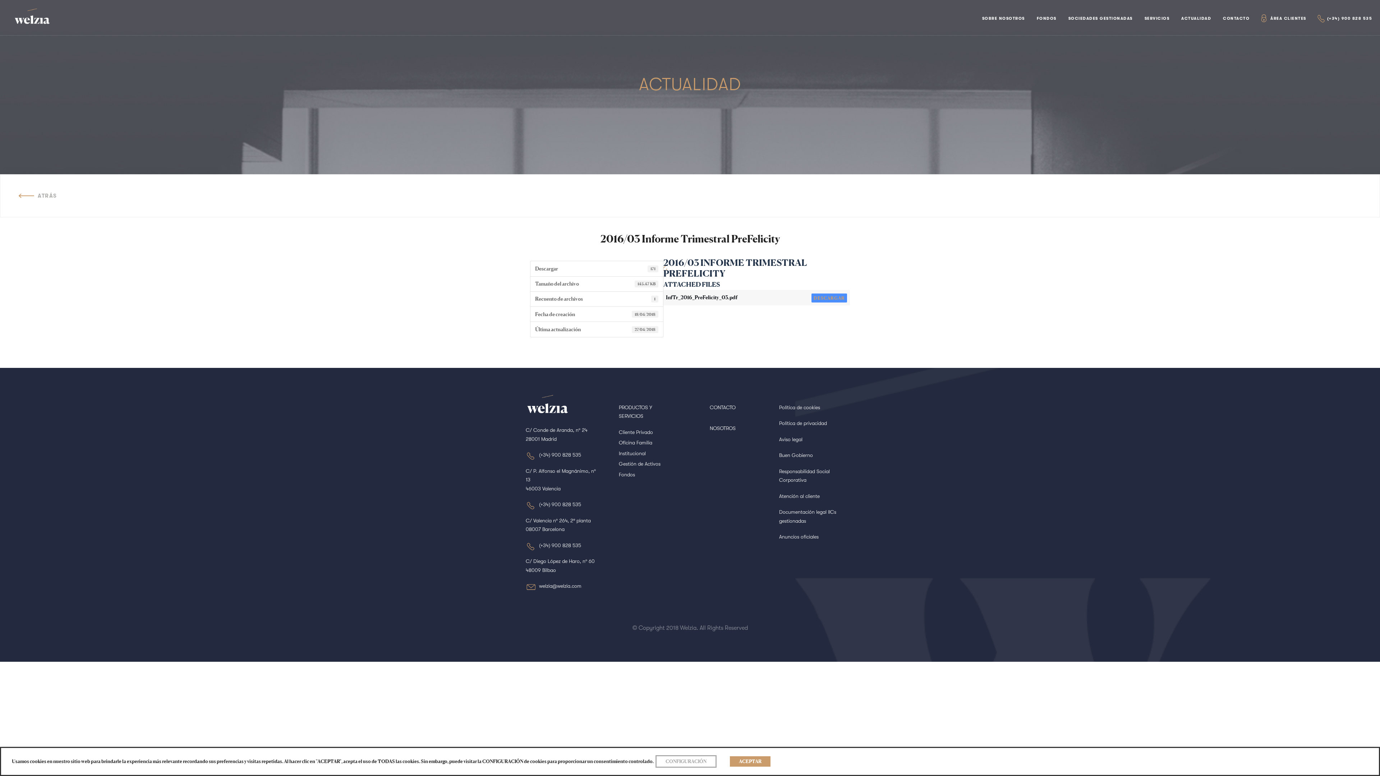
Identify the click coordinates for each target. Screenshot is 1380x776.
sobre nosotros (1003, 18)
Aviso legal (790, 439)
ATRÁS (47, 196)
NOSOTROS (723, 428)
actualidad (1196, 18)
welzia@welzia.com (560, 586)
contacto (1236, 18)
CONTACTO (723, 407)
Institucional (632, 453)
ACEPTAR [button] (750, 761)
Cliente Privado (636, 432)
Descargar (829, 298)
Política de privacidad (803, 423)
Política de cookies (799, 407)
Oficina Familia (635, 442)
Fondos (1047, 18)
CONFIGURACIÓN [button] (686, 761)
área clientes (1288, 18)
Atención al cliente (799, 496)
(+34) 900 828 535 (1349, 18)
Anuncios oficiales (799, 537)
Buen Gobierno (796, 455)
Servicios (1157, 18)
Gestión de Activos (640, 464)
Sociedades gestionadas (1100, 18)
